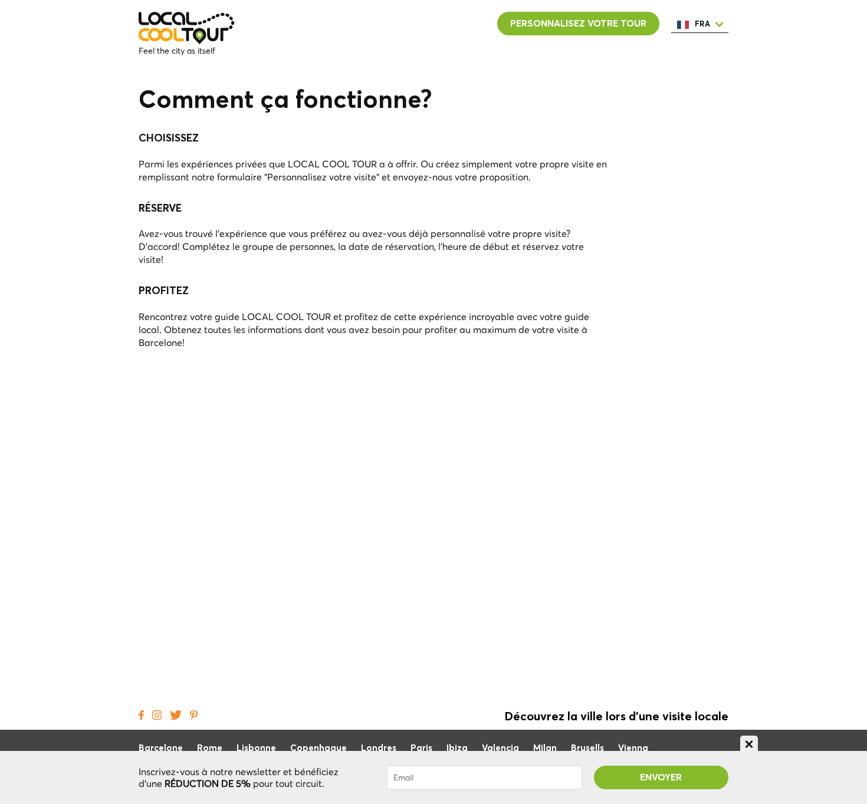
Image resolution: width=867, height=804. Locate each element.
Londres (378, 748)
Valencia (500, 748)
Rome (209, 748)
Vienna (633, 748)
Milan (545, 748)
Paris (421, 748)
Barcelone (161, 748)
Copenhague (318, 748)
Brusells (587, 748)
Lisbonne (256, 748)
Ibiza (457, 748)
